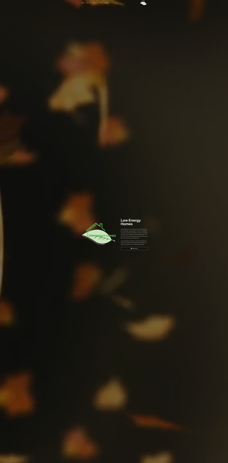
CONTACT (101, 2)
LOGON (106, 2)
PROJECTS (95, 2)
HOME (83, 2)
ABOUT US (88, 2)
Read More (135, 248)
